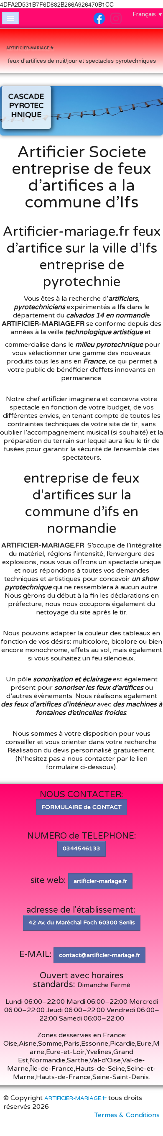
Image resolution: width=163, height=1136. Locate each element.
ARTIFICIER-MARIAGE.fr (75, 1098)
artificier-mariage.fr (100, 881)
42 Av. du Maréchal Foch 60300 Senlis (81, 922)
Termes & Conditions (127, 1115)
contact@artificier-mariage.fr (99, 955)
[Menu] (10, 18)
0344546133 (81, 848)
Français (147, 14)
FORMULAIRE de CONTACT (81, 807)
